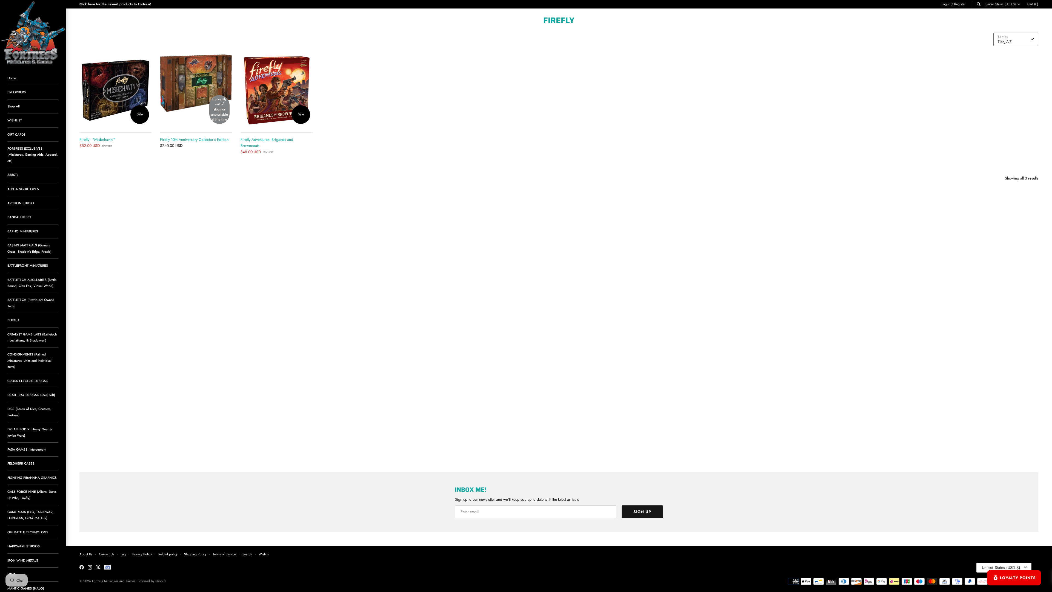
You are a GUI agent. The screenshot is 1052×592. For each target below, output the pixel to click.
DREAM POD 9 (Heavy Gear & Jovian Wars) (29, 432)
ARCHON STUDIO (20, 203)
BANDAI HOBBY (19, 217)
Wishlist (264, 554)
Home (11, 78)
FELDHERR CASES (20, 463)
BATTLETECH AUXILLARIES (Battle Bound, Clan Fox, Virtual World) (31, 282)
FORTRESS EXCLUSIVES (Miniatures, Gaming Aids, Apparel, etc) (32, 154)
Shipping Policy (195, 554)
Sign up (642, 511)
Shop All (13, 106)
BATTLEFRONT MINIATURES (27, 265)
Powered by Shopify (152, 581)
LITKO (11, 574)
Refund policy (168, 554)
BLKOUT (13, 320)
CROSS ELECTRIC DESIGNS (27, 380)
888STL (12, 174)
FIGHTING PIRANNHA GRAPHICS (32, 477)
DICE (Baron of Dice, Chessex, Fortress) (29, 411)
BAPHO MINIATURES (22, 231)
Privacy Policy (142, 554)
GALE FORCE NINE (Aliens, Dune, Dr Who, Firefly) (32, 494)
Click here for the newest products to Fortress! (115, 4)
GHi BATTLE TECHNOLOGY (27, 532)
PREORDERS (16, 92)
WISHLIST (14, 120)
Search (247, 554)
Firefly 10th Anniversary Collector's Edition (194, 139)
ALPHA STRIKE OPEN (23, 189)
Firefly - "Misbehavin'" (97, 139)
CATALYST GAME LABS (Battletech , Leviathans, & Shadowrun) (32, 337)
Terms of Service (224, 554)
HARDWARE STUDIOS (23, 546)
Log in (946, 4)
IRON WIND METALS (22, 560)
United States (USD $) (1000, 4)
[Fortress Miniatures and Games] (33, 33)
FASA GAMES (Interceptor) (26, 449)
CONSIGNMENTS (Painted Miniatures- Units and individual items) (29, 360)
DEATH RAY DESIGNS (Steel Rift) (31, 394)
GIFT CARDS (16, 134)
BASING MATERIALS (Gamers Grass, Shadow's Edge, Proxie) (29, 248)
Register (959, 4)
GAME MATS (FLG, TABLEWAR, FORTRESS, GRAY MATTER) (30, 515)
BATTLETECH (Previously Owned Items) (30, 302)
